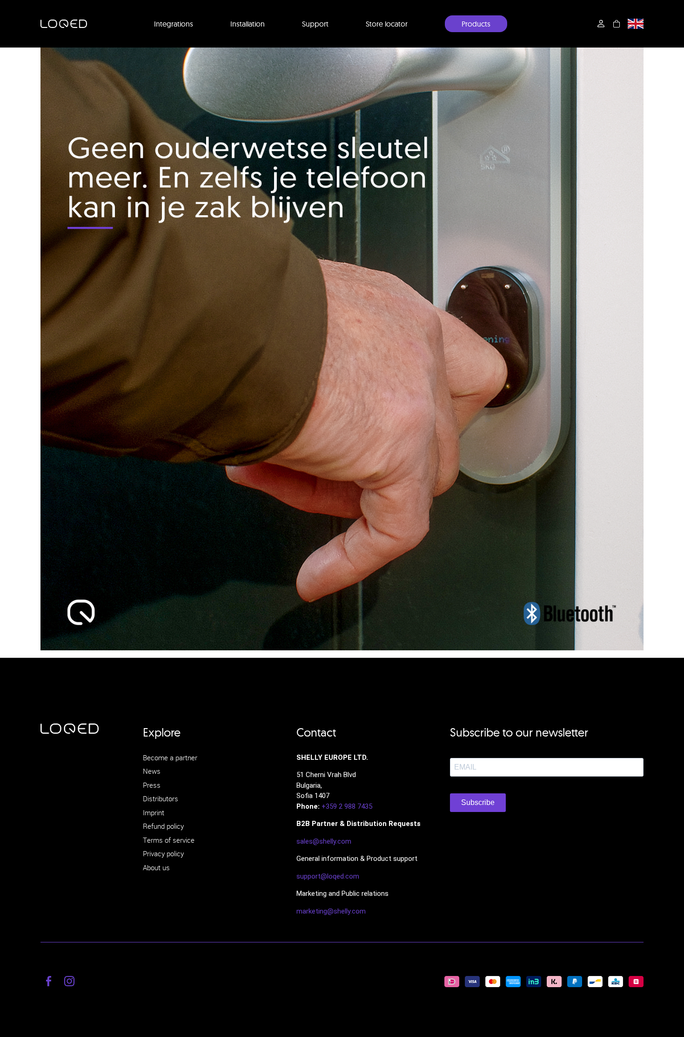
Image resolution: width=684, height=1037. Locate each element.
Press (152, 785)
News (152, 771)
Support (315, 23)
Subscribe (478, 802)
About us (156, 867)
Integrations (173, 23)
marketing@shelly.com (331, 911)
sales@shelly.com (323, 841)
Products (476, 23)
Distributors (160, 798)
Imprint (153, 812)
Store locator (387, 23)
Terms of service (168, 840)
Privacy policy (163, 853)
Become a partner (170, 757)
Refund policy (163, 826)
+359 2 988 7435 (347, 806)
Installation (247, 23)
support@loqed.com (327, 876)
